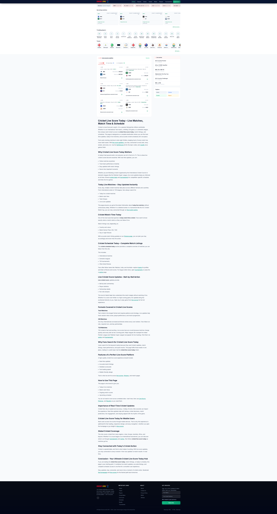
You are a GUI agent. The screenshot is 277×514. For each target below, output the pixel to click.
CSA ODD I (178, 5)
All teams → (177, 51)
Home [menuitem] (133, 1)
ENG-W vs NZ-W (142, 5)
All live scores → (176, 26)
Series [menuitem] (145, 1)
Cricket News (122, 495)
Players (170, 95)
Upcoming (111, 63)
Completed (121, 63)
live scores (135, 300)
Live (102, 63)
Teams (120, 490)
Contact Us (143, 490)
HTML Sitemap (176, 509)
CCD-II (166, 5)
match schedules (106, 491)
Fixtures (100, 401)
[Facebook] (98, 498)
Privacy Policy (144, 493)
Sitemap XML (167, 509)
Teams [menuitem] (150, 1)
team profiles (100, 493)
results (142, 145)
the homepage (102, 472)
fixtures (126, 375)
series (101, 272)
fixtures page (128, 236)
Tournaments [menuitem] (168, 1)
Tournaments (122, 504)
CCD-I (155, 5)
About (142, 488)
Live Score (142, 398)
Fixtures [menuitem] (139, 1)
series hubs (113, 177)
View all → (148, 58)
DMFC (117, 5)
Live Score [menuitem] (176, 1)
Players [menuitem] (161, 1)
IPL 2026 (128, 5)
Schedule (121, 500)
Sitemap (143, 497)
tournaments (124, 177)
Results (108, 401)
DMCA (142, 495)
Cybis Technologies (118, 509)
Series (157, 92)
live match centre (132, 210)
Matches (104, 5)
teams (140, 267)
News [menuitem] (155, 1)
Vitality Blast (131, 70)
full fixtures (120, 145)
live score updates (118, 142)
